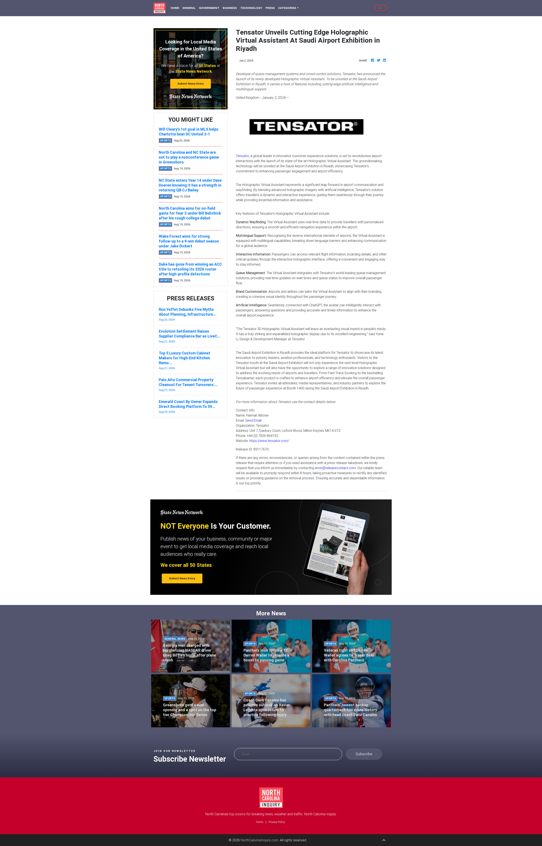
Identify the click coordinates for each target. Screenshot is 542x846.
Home (176, 8)
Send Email (253, 420)
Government (209, 8)
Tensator (242, 156)
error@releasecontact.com (335, 468)
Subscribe (363, 753)
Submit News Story (190, 83)
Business (230, 8)
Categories (287, 8)
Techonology (251, 8)
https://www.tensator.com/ (269, 441)
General (189, 8)
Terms (259, 822)
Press (270, 8)
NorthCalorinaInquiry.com (259, 840)
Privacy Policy (277, 822)
